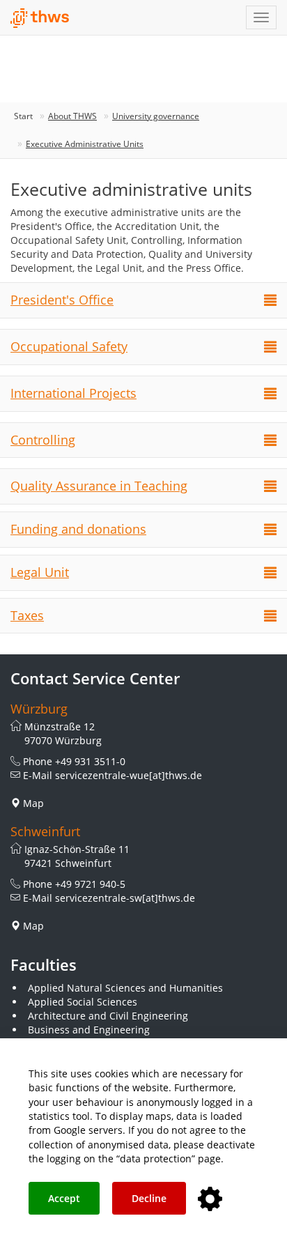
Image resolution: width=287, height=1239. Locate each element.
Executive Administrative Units (85, 144)
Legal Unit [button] (39, 572)
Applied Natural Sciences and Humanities (125, 987)
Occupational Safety (68, 346)
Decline (149, 1198)
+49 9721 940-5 (90, 884)
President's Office (62, 299)
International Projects (73, 393)
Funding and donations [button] (78, 529)
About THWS (72, 116)
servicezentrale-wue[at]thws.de (128, 775)
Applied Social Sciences (82, 1001)
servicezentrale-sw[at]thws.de (125, 898)
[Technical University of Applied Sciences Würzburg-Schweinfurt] (40, 18)
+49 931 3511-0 (90, 761)
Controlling (42, 439)
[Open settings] (210, 1199)
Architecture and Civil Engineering (108, 1015)
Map (33, 803)
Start (23, 116)
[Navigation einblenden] (261, 17)
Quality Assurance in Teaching (98, 485)
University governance (155, 116)
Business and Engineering (89, 1029)
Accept (64, 1198)
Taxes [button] (27, 615)
